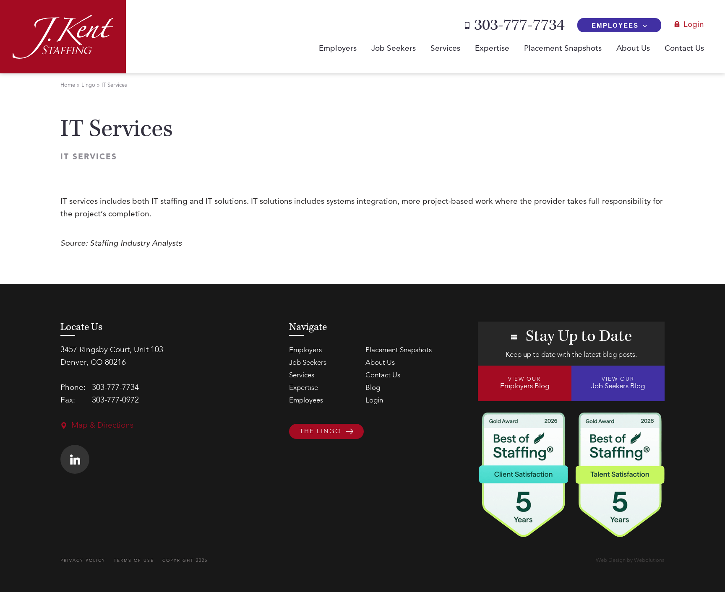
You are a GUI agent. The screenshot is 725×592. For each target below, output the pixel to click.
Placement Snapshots (563, 49)
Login (693, 25)
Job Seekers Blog (618, 383)
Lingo (88, 85)
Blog (372, 388)
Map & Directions (102, 426)
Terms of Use (134, 560)
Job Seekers (393, 49)
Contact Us (684, 49)
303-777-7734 (519, 25)
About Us (633, 49)
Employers (338, 49)
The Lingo (321, 432)
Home (67, 85)
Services (445, 49)
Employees (615, 25)
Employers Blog (524, 383)
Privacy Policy (82, 560)
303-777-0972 (115, 401)
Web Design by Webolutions (630, 560)
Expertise (492, 49)
